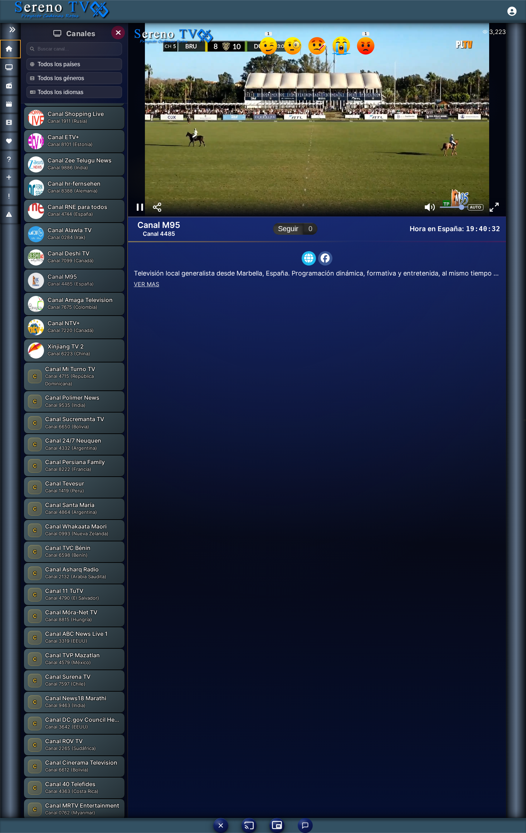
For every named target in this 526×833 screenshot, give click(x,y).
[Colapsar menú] (10, 30)
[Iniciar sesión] (512, 11)
